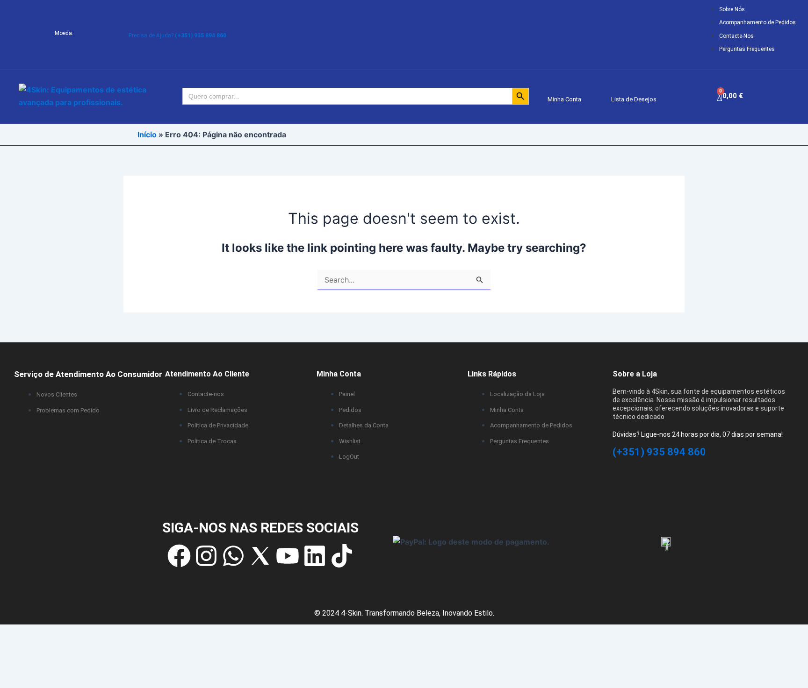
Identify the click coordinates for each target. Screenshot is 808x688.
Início (147, 134)
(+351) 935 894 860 (659, 452)
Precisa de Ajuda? (177, 35)
